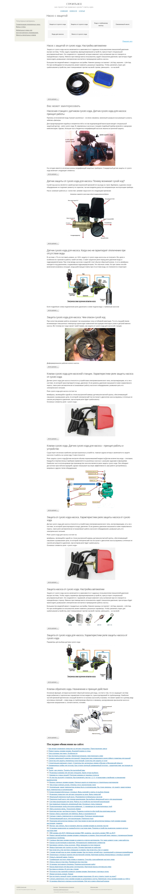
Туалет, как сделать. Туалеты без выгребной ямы (67, 770)
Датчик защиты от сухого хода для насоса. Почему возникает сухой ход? (86, 181)
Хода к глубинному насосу (101, 24)
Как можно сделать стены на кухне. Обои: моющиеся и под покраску (74, 845)
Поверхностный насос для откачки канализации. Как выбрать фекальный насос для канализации (85, 799)
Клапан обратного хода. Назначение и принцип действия (77, 689)
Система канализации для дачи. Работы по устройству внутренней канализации (79, 801)
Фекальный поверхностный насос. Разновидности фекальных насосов (75, 797)
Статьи (82, 10)
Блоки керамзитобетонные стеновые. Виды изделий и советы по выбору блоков (79, 792)
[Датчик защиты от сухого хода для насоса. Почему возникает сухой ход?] (90, 217)
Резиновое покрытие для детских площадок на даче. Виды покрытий (75, 794)
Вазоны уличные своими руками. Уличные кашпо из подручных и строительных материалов (83, 782)
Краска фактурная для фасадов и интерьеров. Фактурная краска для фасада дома (80, 866)
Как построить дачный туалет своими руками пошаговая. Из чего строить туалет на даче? (82, 876)
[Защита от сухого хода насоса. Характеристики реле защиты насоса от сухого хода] (90, 564)
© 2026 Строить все (21, 887)
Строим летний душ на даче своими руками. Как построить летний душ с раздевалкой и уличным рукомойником (91, 852)
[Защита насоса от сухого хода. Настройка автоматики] (90, 619)
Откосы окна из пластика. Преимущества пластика (68, 862)
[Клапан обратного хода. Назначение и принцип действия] (90, 720)
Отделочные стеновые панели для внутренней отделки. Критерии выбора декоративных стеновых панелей (89, 854)
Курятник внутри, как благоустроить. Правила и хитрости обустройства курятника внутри (82, 811)
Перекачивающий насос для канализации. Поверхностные (71, 818)
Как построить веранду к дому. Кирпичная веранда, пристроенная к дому (76, 756)
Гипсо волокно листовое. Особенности (63, 753)
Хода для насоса (58, 34)
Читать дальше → (53, 99)
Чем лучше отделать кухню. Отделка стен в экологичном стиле (72, 785)
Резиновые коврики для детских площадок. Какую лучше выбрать (73, 772)
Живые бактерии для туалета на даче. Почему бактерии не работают (75, 847)
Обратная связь (94, 887)
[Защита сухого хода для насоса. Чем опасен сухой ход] (90, 344)
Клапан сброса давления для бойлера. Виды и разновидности (72, 813)
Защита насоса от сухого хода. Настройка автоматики (75, 589)
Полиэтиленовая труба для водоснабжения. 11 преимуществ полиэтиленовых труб (80, 806)
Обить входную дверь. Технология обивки (65, 809)
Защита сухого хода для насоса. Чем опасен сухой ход (76, 317)
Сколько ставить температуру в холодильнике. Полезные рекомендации (76, 816)
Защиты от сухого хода (79, 24)
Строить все (74, 4)
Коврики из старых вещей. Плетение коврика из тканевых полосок (74, 775)
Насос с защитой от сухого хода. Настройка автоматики (76, 45)
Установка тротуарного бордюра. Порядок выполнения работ (72, 864)
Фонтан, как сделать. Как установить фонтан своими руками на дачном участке (78, 826)
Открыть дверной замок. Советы (61, 857)
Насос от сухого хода (79, 34)
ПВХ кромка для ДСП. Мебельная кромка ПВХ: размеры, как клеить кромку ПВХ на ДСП (82, 833)
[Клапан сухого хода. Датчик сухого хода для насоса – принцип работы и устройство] (90, 489)
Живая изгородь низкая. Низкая (61, 874)
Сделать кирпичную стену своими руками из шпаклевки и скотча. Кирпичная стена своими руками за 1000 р (89, 879)
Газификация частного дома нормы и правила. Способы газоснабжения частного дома (82, 859)
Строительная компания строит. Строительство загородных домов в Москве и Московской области (86, 763)
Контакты (55, 887)
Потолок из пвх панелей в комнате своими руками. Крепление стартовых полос (79, 871)
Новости (73, 10)
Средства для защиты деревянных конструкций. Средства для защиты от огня (78, 760)
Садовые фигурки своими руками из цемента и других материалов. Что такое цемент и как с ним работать (89, 840)
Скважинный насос (122, 24)
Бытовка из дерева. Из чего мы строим (64, 869)
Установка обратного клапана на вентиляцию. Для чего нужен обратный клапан (79, 881)
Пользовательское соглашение (66, 887)
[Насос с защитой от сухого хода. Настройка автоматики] (90, 83)
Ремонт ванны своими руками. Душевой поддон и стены (70, 751)
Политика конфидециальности (60, 889)
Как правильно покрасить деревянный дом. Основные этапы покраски (75, 804)
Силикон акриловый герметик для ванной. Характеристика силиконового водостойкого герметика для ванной (89, 758)
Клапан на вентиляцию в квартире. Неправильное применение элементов (77, 842)
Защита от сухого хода (57, 24)
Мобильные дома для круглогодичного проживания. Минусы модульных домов (27, 32)
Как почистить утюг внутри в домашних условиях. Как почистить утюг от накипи (78, 850)
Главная (64, 10)
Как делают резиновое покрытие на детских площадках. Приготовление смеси (78, 748)
